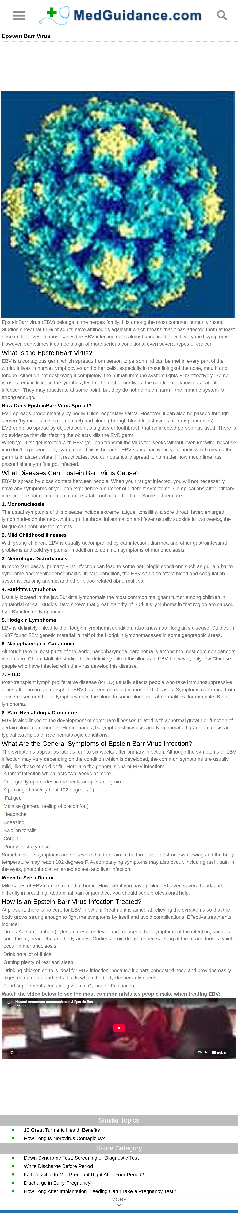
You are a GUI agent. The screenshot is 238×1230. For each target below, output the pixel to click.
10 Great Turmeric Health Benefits (62, 1130)
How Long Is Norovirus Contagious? (64, 1138)
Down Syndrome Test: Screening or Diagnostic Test (81, 1158)
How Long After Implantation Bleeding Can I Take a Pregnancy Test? (100, 1191)
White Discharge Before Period (58, 1166)
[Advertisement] (104, 66)
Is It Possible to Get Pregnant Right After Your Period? (84, 1174)
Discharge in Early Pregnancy (57, 1183)
